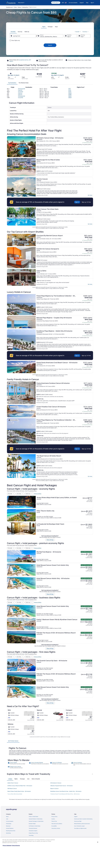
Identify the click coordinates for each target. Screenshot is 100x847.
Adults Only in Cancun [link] (13, 783)
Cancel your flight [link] (77, 821)
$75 (70, 88)
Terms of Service (16, 845)
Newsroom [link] (8, 826)
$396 (70, 94)
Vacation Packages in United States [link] (36, 821)
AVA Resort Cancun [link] (12, 788)
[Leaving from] (23, 36)
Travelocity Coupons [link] (33, 830)
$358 (70, 93)
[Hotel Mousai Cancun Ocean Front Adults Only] (64, 569)
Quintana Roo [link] (25, 7)
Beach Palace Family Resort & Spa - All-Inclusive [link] (19, 791)
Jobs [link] (7, 818)
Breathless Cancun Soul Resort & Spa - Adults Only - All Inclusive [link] (65, 791)
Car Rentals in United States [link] (34, 826)
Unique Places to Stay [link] (33, 833)
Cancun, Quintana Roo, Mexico (48, 36)
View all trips (50, 540)
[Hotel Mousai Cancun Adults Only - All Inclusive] (64, 583)
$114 (70, 90)
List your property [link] (9, 821)
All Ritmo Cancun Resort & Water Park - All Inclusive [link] (20, 785)
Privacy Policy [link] (54, 816)
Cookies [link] (53, 818)
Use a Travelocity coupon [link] (79, 826)
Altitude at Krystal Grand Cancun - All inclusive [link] (61, 785)
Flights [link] (15, 7)
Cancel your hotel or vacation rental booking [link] (83, 818)
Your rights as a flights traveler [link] (80, 828)
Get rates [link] (90, 195)
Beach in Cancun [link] (54, 788)
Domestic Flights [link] (32, 823)
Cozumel (20, 91)
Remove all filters (37, 493)
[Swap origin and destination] (37, 36)
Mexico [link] (19, 7)
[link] (18, 764)
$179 (70, 91)
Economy (85, 31)
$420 (70, 96)
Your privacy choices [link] (55, 828)
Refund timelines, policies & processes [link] (82, 823)
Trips (87, 2)
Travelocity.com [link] (9, 7)
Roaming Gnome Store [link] (10, 830)
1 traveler (77, 31)
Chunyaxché (21, 88)
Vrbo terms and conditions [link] (56, 823)
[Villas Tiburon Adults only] (64, 515)
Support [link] (75, 816)
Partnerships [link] (8, 823)
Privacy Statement (7, 845)
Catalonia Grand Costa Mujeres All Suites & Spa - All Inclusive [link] (65, 794)
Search (50, 45)
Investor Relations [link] (9, 828)
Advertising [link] (8, 833)
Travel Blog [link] (31, 835)
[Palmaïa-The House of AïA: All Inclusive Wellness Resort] (64, 637)
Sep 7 (82, 36)
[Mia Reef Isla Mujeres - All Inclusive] (64, 556)
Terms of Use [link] (54, 821)
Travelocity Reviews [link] (33, 828)
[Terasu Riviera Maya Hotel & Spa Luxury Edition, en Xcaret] (64, 502)
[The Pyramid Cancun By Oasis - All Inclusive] (64, 665)
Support (82, 2)
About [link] (7, 816)
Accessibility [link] (54, 826)
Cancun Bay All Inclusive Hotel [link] (15, 794)
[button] (50, 774)
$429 (70, 97)
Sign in (92, 2)
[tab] (44, 26)
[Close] (97, 842)
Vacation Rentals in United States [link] (35, 818)
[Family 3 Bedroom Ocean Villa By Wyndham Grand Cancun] (64, 624)
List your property (73, 2)
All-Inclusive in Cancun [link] (55, 783)
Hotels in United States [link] (33, 816)
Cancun (20, 90)
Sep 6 (68, 36)
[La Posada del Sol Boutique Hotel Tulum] (64, 528)
